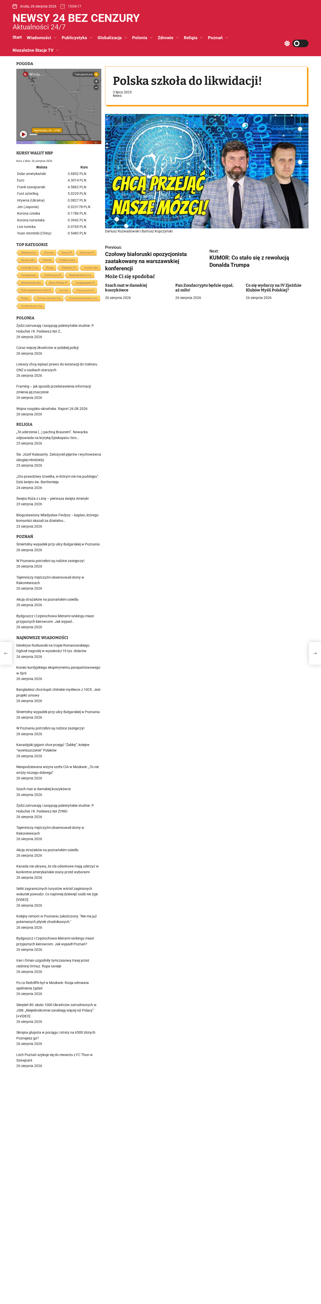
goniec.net (91, 267)
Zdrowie (165, 37)
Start (17, 37)
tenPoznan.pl (52, 275)
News (117, 96)
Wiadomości (39, 37)
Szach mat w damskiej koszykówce (126, 287)
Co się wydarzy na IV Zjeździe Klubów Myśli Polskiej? (273, 287)
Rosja (49, 267)
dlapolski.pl (69, 267)
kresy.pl (67, 252)
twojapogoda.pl (85, 282)
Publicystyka (74, 37)
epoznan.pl (87, 252)
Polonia (139, 37)
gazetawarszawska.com (83, 298)
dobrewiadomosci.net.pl (36, 290)
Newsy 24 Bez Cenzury (76, 18)
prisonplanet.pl (85, 290)
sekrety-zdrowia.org (49, 298)
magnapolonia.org (80, 275)
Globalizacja (110, 37)
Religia (190, 37)
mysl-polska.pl (58, 282)
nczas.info (27, 260)
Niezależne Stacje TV (33, 50)
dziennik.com (29, 267)
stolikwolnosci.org (31, 305)
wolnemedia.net (31, 282)
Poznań (215, 37)
